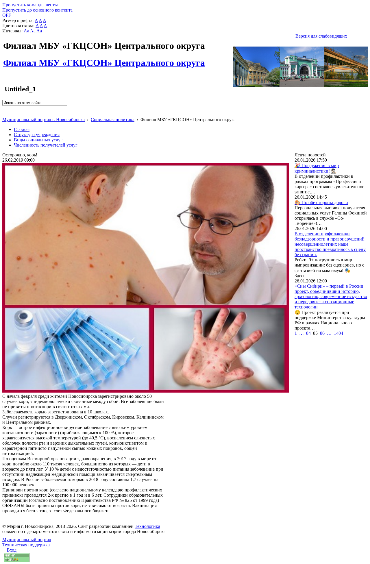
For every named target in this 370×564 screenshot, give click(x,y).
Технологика (147, 526)
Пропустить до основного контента (37, 10)
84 (308, 333)
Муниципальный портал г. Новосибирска (43, 119)
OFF (6, 15)
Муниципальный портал (26, 539)
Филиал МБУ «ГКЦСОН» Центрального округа (104, 60)
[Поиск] (4, 108)
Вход (11, 550)
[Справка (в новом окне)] (4, 113)
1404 (338, 333)
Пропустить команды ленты (30, 4)
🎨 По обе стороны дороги (321, 202)
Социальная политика (112, 119)
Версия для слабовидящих (321, 36)
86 (322, 333)
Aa (26, 30)
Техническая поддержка (26, 544)
